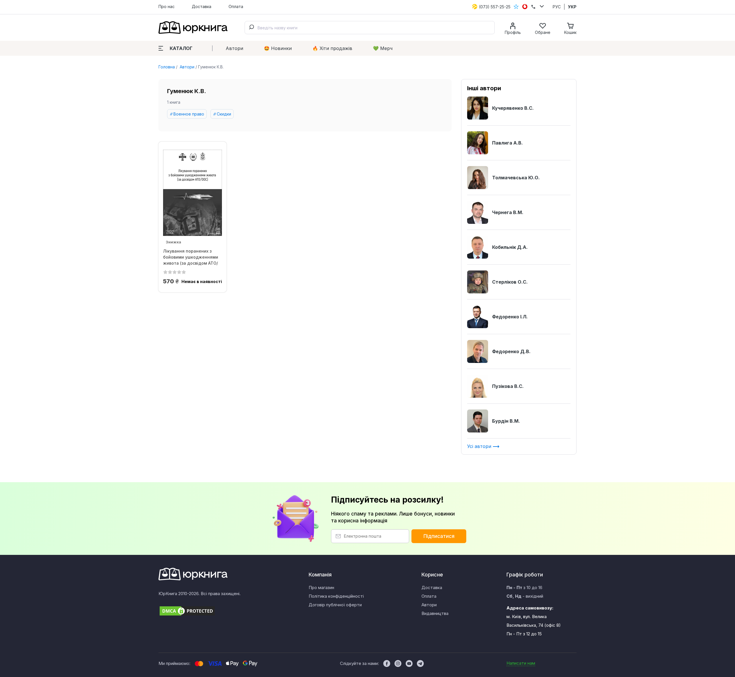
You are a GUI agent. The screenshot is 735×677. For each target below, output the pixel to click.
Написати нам (520, 663)
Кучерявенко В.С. (513, 108)
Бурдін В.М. (506, 421)
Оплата (236, 6)
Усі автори (480, 446)
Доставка (201, 6)
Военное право (188, 113)
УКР (572, 6)
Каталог (181, 48)
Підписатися (438, 536)
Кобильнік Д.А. (510, 247)
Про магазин (321, 587)
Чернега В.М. (507, 212)
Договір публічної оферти (335, 604)
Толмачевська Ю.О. (516, 177)
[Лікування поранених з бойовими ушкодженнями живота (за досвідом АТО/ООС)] (192, 193)
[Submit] (251, 27)
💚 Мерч (382, 48)
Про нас (166, 6)
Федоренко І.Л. (510, 317)
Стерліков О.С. (510, 282)
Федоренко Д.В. (511, 351)
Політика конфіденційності (336, 596)
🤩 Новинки (278, 48)
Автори (234, 48)
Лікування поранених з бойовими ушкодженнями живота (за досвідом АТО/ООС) (190, 257)
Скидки (224, 113)
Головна (166, 66)
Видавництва (434, 613)
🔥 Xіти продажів (332, 48)
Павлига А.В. (507, 143)
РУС (557, 6)
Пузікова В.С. (508, 386)
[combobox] (370, 27)
